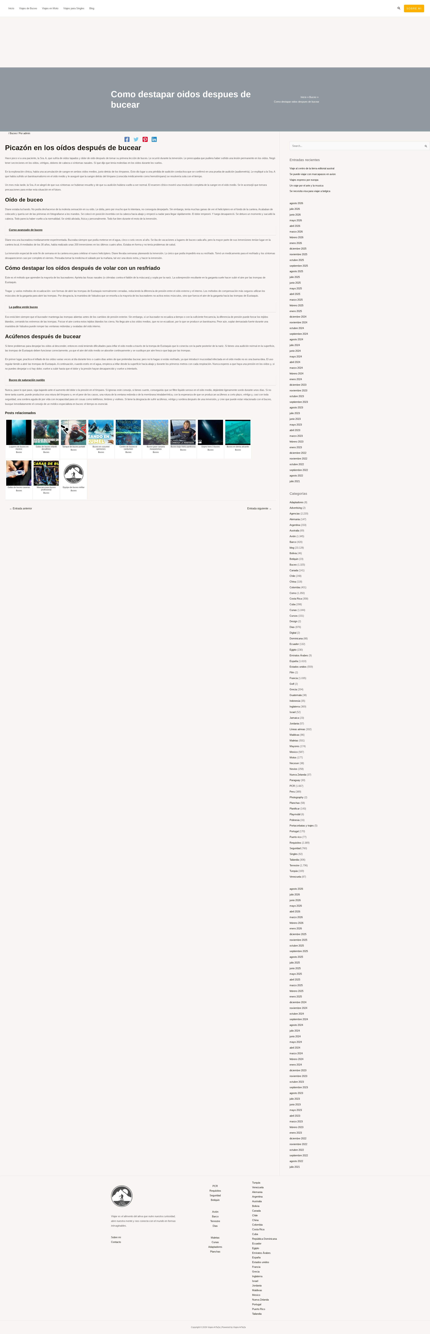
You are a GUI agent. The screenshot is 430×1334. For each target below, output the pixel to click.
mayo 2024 (296, 356)
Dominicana (296, 638)
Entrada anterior (20, 508)
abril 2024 (295, 362)
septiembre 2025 (299, 265)
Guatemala (296, 695)
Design (293, 621)
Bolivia (293, 553)
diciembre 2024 (298, 316)
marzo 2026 (296, 231)
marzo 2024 (296, 367)
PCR (292, 785)
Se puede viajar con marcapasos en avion (313, 174)
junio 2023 (295, 418)
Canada (294, 570)
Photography (297, 797)
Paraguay (295, 780)
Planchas (295, 802)
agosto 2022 (296, 475)
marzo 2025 (296, 299)
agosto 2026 (296, 203)
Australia (294, 530)
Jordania (294, 723)
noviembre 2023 (298, 390)
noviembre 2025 (298, 254)
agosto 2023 (296, 407)
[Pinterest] (145, 139)
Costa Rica (296, 598)
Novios (293, 768)
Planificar (295, 808)
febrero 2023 (296, 441)
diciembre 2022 (298, 452)
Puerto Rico (258, 1309)
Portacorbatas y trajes (302, 825)
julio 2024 (295, 345)
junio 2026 (295, 214)
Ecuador (294, 644)
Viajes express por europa (304, 179)
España (294, 661)
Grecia (293, 689)
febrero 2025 (296, 305)
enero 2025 (296, 311)
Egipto (293, 649)
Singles (294, 854)
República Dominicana (264, 1238)
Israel (293, 712)
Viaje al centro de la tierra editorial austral (312, 168)
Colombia (295, 587)
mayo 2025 (296, 288)
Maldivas (294, 734)
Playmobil (295, 814)
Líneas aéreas (297, 729)
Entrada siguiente (259, 508)
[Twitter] (136, 139)
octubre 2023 (297, 396)
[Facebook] (127, 139)
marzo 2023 (296, 435)
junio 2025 (295, 282)
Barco (293, 541)
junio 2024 (295, 350)
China (293, 581)
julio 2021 (295, 481)
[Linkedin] (154, 139)
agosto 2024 (296, 339)
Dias (292, 627)
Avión (293, 536)
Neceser (294, 763)
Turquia (294, 870)
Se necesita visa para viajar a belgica (310, 191)
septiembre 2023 (299, 401)
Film (292, 672)
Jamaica (294, 717)
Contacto (116, 1242)
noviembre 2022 (298, 458)
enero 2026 (296, 243)
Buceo (13, 133)
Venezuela (295, 876)
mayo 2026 (296, 220)
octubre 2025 (297, 260)
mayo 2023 (296, 424)
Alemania (295, 519)
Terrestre (294, 865)
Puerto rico (296, 837)
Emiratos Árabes (299, 655)
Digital (293, 632)
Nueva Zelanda (298, 774)
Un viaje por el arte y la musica (306, 185)
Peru (292, 791)
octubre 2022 (297, 464)
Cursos (294, 615)
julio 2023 (295, 413)
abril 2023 (295, 430)
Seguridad (295, 848)
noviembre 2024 (298, 322)
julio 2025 (295, 277)
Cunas (293, 610)
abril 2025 (295, 294)
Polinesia (294, 820)
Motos (293, 757)
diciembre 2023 (298, 384)
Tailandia (294, 859)
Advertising (296, 507)
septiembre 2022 (299, 470)
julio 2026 (295, 208)
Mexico (294, 751)
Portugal (294, 831)
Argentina (295, 525)
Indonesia (295, 700)
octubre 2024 (297, 328)
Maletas (294, 740)
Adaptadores (297, 502)
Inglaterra (295, 706)
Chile (292, 575)
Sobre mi (116, 1237)
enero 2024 (296, 379)
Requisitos (295, 842)
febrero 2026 (296, 237)
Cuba (292, 604)
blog (292, 547)
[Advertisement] (215, 42)
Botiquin (294, 558)
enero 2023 (296, 447)
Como (293, 593)
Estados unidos (298, 666)
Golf (292, 683)
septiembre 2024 (299, 333)
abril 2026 (295, 225)
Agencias (295, 513)
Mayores (294, 746)
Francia (294, 678)
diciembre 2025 (298, 248)
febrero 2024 (296, 373)
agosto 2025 (296, 271)
